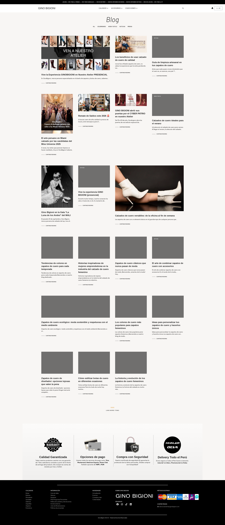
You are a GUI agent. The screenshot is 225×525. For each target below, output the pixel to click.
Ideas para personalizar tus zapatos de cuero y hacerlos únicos (166, 325)
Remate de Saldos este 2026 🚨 (94, 116)
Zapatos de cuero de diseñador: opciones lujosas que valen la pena (55, 381)
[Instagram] (122, 504)
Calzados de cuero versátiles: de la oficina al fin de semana (145, 215)
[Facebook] (117, 504)
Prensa (130, 26)
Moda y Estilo (112, 26)
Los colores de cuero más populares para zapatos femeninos (128, 325)
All (94, 26)
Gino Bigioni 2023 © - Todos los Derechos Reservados (112, 518)
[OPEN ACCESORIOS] (122, 8)
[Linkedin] (131, 504)
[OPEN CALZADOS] (107, 8)
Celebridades (101, 26)
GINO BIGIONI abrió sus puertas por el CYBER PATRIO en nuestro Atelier (130, 113)
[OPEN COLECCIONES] (137, 8)
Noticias (122, 26)
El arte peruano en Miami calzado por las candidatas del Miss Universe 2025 (56, 141)
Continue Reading (51, 83)
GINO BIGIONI (46, 8)
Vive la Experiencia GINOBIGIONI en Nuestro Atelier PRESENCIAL (74, 74)
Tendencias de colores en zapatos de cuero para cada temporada (55, 266)
